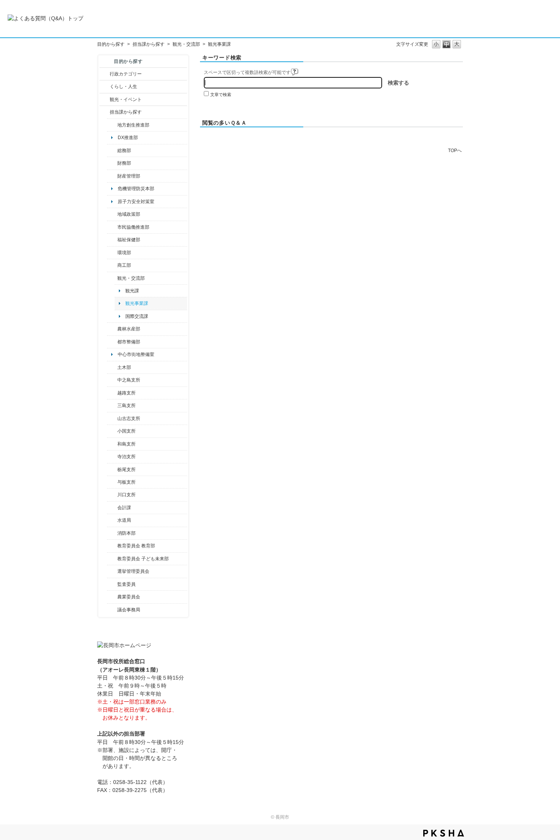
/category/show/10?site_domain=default (112, 150)
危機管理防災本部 (136, 188)
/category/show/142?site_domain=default (112, 393)
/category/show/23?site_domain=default (112, 252)
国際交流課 (136, 316)
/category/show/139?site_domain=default (112, 444)
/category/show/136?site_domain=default (112, 482)
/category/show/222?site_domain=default (112, 596)
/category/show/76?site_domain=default (112, 328)
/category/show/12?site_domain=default (104, 86)
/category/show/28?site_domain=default (112, 367)
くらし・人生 (123, 86)
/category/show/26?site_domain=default (112, 227)
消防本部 (126, 533)
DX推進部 (128, 137)
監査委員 (126, 584)
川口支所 (126, 494)
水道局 (124, 520)
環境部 (124, 252)
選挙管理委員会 (133, 571)
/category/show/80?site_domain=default (112, 469)
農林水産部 (128, 329)
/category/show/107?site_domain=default (112, 380)
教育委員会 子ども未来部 (143, 558)
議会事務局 (128, 609)
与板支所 (126, 482)
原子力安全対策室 (136, 201)
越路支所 (126, 393)
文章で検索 (220, 94)
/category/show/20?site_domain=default (112, 278)
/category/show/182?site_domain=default (112, 341)
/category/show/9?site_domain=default (104, 112)
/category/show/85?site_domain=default (112, 533)
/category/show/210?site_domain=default (112, 507)
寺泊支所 (126, 456)
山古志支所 (128, 418)
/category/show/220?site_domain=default (112, 584)
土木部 (124, 367)
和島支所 (126, 444)
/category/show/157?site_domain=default (112, 609)
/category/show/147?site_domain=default (112, 520)
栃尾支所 (126, 469)
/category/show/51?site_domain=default (112, 558)
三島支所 (126, 405)
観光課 (132, 290)
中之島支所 (128, 380)
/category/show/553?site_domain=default (112, 176)
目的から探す (111, 44)
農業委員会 (128, 597)
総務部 (124, 150)
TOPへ (455, 150)
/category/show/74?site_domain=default (112, 431)
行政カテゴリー (126, 74)
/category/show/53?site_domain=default (112, 405)
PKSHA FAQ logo (443, 833)
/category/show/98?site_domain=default (112, 418)
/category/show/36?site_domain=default (112, 265)
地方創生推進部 (133, 125)
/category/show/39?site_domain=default (112, 545)
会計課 (124, 507)
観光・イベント (126, 99)
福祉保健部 (128, 239)
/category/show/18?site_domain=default (104, 99)
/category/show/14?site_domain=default (112, 239)
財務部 (124, 163)
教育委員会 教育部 (136, 545)
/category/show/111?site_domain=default (112, 571)
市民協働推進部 (133, 227)
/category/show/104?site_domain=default (112, 214)
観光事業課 (136, 303)
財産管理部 (128, 176)
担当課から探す (149, 44)
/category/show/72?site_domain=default (112, 163)
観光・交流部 (186, 44)
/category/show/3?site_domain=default (104, 74)
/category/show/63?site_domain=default (112, 456)
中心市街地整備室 (136, 354)
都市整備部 (128, 342)
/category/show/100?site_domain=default (112, 125)
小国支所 (126, 431)
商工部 (124, 265)
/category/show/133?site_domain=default (112, 494)
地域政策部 (128, 214)
